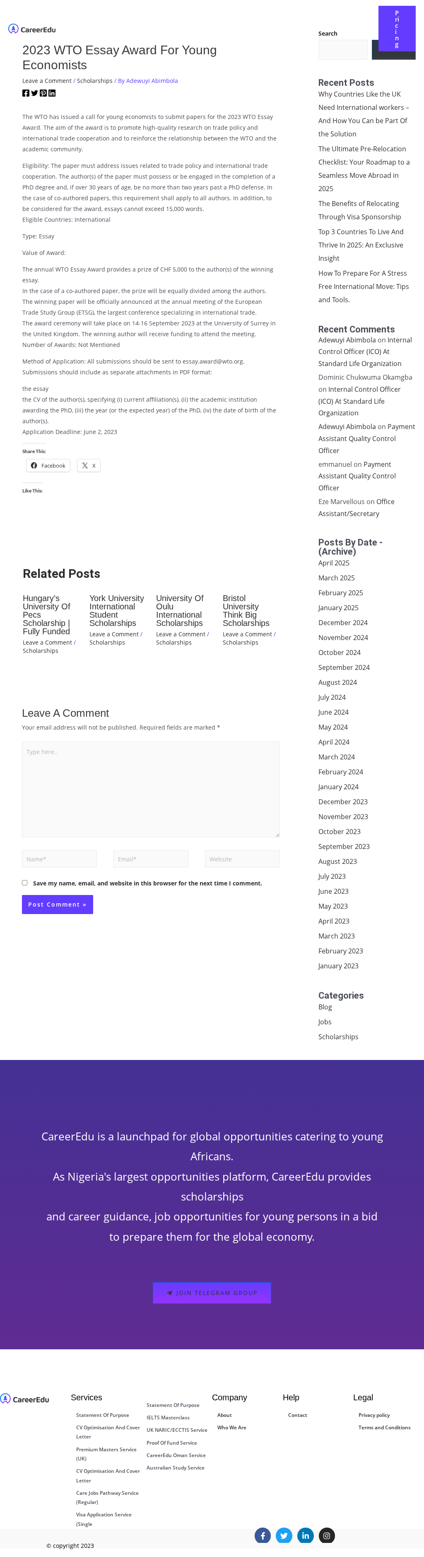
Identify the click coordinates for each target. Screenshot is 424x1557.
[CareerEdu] (31, 28)
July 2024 (332, 697)
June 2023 (333, 891)
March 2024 (336, 757)
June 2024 (333, 712)
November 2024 (343, 637)
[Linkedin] (51, 94)
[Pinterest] (43, 94)
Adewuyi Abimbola (347, 339)
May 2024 (333, 727)
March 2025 (336, 577)
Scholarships (95, 81)
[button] (198, 22)
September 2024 (344, 667)
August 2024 (337, 682)
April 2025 (333, 563)
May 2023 (333, 906)
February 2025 (340, 592)
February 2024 (340, 771)
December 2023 (343, 801)
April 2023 (333, 921)
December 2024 (343, 622)
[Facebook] (25, 94)
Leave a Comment (47, 81)
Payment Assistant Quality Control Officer (366, 438)
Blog (325, 1006)
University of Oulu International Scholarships (180, 611)
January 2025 (338, 607)
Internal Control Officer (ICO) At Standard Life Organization (365, 352)
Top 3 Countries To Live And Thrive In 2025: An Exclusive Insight (361, 245)
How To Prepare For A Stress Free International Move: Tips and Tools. (363, 286)
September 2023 (344, 846)
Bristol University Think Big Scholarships (246, 611)
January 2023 (338, 965)
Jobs (325, 1021)
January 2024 (338, 786)
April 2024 (333, 742)
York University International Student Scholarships (116, 611)
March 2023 (336, 936)
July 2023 (332, 876)
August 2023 (337, 861)
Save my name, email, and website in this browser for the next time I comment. (147, 883)
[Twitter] (34, 94)
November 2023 (343, 816)
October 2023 (339, 831)
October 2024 (339, 652)
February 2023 (340, 951)
